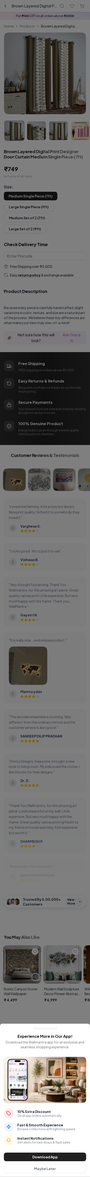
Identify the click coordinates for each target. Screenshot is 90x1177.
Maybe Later (45, 1168)
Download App (45, 1157)
